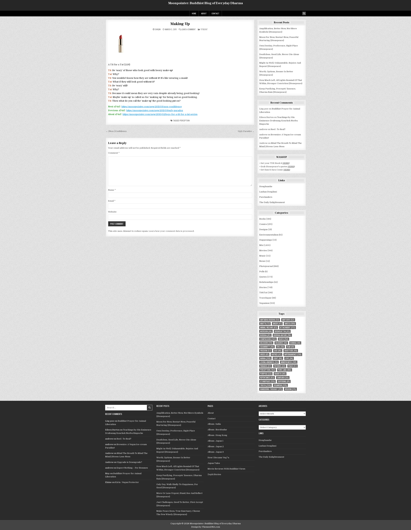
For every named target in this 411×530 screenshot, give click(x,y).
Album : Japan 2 (216, 446)
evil (280, 346)
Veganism (264, 303)
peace (292, 366)
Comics (263, 224)
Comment (114, 153)
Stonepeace (267, 381)
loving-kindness (269, 362)
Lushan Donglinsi (268, 192)
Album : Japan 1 (215, 441)
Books (262, 219)
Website (112, 212)
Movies (263, 250)
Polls (261, 271)
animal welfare (268, 327)
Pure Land (284, 369)
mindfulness (289, 362)
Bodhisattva (282, 331)
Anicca (290, 323)
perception (185, 120)
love (289, 358)
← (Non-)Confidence (116, 131)
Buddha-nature (282, 335)
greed (264, 354)
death (283, 339)
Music (262, 256)
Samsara (283, 377)
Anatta (265, 323)
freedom (265, 350)
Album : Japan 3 (216, 452)
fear (290, 346)
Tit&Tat (204, 29)
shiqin (158, 29)
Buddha (265, 335)
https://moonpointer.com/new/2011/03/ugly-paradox (154, 110)
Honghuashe (265, 186)
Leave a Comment (189, 29)
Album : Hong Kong (217, 435)
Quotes (263, 277)
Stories (263, 287)
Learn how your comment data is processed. (171, 231)
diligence (281, 342)
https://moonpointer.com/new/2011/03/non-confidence (152, 106)
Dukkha (295, 342)
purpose (266, 373)
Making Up (180, 23)
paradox (265, 366)
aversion (266, 331)
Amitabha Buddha (269, 319)
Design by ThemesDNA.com (205, 527)
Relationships (266, 282)
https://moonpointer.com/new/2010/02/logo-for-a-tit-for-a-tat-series (160, 114)
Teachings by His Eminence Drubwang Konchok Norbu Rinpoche (278, 120)
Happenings (265, 240)
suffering (284, 381)
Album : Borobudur (217, 429)
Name (112, 190)
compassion (268, 339)
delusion (266, 342)
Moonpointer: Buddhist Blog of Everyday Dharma (205, 3)
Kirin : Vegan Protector (127, 482)
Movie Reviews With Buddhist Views (226, 469)
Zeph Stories (214, 474)
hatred (276, 354)
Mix (261, 245)
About (204, 13)
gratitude (290, 350)
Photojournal (266, 266)
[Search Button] (304, 13)
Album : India (214, 424)
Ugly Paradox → (246, 131)
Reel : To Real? (278, 129)
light (278, 358)
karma (265, 358)
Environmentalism (268, 235)
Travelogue (265, 298)
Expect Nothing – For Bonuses (132, 468)
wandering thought (271, 389)
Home (194, 13)
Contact (215, 13)
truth (265, 385)
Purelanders (265, 197)
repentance (267, 377)
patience (279, 366)
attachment (287, 327)
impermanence (292, 354)
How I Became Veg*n (218, 457)
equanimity (267, 346)
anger (277, 323)
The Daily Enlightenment (272, 202)
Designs (263, 229)
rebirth (280, 373)
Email (111, 201)
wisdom (290, 389)
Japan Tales (214, 463)
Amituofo (288, 319)
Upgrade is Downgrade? (129, 462)
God (277, 350)
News (262, 261)
